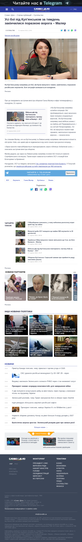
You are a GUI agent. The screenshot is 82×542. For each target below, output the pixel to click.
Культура (60, 468)
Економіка (61, 466)
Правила (13, 474)
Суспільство (38, 15)
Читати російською (12, 35)
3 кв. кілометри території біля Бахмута (50, 164)
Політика (60, 478)
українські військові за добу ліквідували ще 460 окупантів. (39, 166)
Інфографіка (41, 434)
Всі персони (38, 478)
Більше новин (39, 427)
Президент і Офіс (40, 463)
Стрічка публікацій (24, 15)
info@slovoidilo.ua (41, 514)
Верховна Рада (39, 466)
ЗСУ (7, 180)
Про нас (12, 469)
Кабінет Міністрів (40, 468)
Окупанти (16, 180)
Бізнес (59, 463)
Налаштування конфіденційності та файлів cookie (21, 509)
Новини (9, 364)
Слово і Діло (10, 15)
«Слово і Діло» (19, 500)
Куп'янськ (41, 180)
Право (59, 481)
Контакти (13, 471)
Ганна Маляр (28, 180)
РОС (75, 9)
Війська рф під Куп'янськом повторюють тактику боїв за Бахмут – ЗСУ (34, 115)
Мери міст (37, 476)
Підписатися (70, 173)
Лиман (50, 180)
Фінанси (60, 486)
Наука (59, 471)
